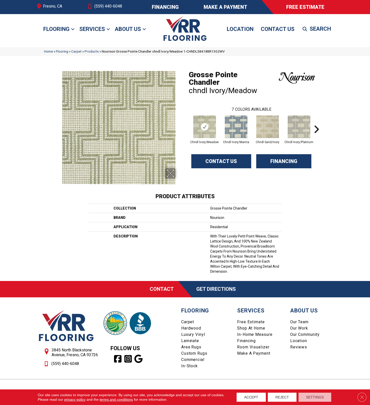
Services (92, 29)
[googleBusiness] (138, 359)
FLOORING (195, 310)
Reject (282, 397)
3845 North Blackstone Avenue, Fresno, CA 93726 (75, 352)
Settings (315, 397)
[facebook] (118, 359)
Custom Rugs (194, 353)
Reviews (298, 347)
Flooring (56, 29)
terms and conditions (116, 399)
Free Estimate (251, 321)
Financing (283, 161)
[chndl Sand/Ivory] (267, 126)
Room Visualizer (253, 347)
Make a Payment (253, 353)
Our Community (305, 334)
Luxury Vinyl (193, 334)
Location (240, 29)
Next (316, 121)
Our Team (299, 321)
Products (92, 51)
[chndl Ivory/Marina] (236, 126)
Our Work (299, 328)
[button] (72, 29)
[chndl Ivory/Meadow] (204, 126)
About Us (128, 29)
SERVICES (250, 310)
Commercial (192, 359)
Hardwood (191, 328)
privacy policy (75, 399)
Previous (186, 121)
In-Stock (189, 365)
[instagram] (128, 359)
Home (48, 51)
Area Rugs (191, 347)
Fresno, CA (52, 6)
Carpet (76, 51)
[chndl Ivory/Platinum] (299, 126)
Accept (251, 397)
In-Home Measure (254, 334)
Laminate (190, 340)
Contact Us (277, 29)
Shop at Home (251, 328)
